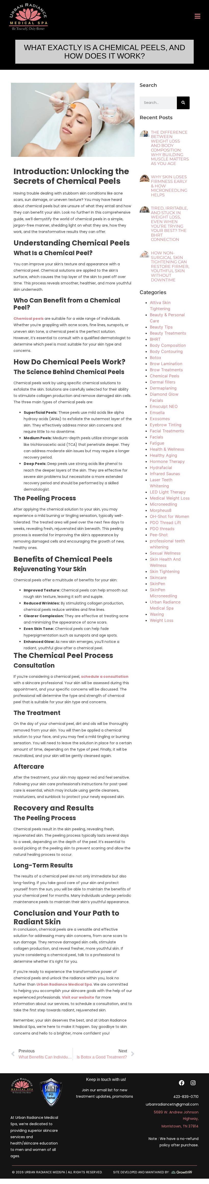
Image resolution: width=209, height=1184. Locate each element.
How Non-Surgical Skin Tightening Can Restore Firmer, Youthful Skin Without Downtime (170, 266)
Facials (156, 436)
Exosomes (160, 418)
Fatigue (157, 443)
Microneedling (163, 504)
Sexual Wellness (165, 553)
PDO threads (162, 528)
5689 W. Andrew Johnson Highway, (176, 1115)
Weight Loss (161, 620)
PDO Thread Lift (165, 522)
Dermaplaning (163, 388)
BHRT (155, 339)
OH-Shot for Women (169, 516)
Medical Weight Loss (170, 498)
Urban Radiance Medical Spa (64, 984)
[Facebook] (181, 1083)
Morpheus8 (161, 510)
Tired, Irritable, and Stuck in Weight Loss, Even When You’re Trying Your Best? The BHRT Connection (169, 224)
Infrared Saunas (165, 473)
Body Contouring (166, 351)
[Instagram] (193, 1083)
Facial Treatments (167, 430)
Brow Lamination (166, 363)
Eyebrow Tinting (165, 424)
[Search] (183, 103)
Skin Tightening (165, 571)
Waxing (157, 614)
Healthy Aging (163, 455)
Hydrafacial (161, 467)
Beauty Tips (161, 326)
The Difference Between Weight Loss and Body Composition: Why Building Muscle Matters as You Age (170, 148)
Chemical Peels (164, 375)
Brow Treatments (166, 369)
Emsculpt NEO (164, 406)
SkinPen (157, 583)
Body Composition (168, 345)
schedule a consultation (104, 676)
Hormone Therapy (167, 461)
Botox (155, 357)
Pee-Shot (159, 534)
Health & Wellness (167, 449)
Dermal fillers (162, 381)
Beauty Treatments (168, 333)
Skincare (158, 577)
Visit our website (78, 997)
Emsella (157, 412)
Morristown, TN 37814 (180, 1126)
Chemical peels (29, 318)
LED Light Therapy (168, 491)
